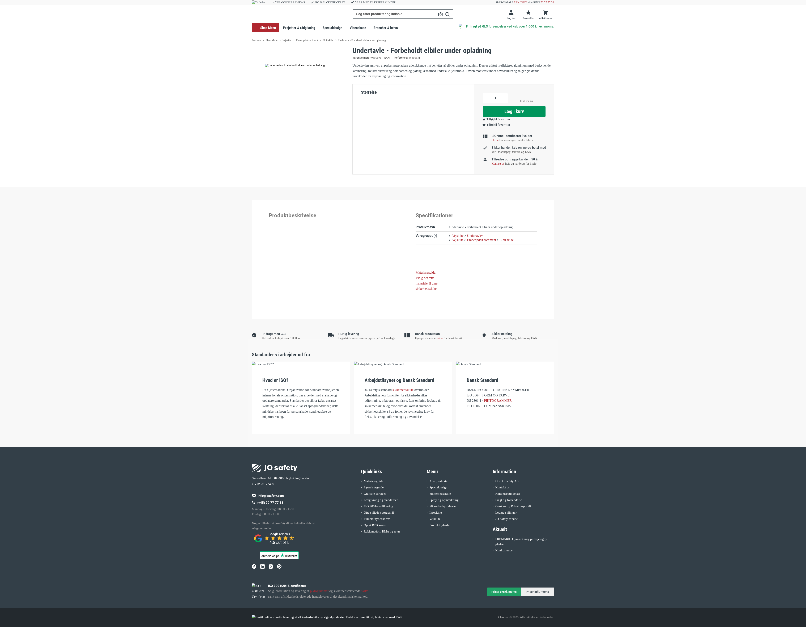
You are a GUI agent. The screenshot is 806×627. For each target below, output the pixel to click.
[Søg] (447, 14)
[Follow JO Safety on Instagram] (271, 566)
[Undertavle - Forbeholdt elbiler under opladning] (295, 65)
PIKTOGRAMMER (498, 400)
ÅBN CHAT (520, 2)
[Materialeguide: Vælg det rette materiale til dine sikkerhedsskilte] (429, 258)
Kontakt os (502, 487)
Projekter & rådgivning (299, 28)
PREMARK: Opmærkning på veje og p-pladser (521, 541)
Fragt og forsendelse (508, 500)
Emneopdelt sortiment (481, 240)
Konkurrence (504, 550)
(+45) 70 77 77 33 (270, 503)
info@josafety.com (271, 496)
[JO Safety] (274, 540)
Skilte (495, 140)
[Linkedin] (262, 566)
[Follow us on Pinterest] (279, 566)
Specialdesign (332, 28)
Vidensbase (358, 28)
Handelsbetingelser (507, 493)
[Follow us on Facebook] (254, 566)
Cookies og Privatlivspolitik (513, 506)
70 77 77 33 (547, 2)
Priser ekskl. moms (504, 591)
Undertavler (475, 235)
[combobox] (403, 14)
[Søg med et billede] (440, 14)
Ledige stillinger (506, 512)
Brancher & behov (386, 28)
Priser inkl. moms (537, 591)
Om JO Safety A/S (507, 481)
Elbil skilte (507, 240)
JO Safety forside (506, 519)
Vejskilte (457, 235)
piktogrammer (319, 591)
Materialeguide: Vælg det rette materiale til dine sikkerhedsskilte (426, 280)
